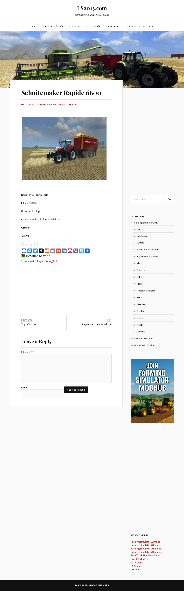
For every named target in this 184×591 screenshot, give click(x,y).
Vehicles (141, 331)
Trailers (72, 104)
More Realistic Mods (145, 345)
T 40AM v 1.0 (28, 324)
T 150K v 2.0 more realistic (97, 324)
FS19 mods (131, 26)
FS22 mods (148, 26)
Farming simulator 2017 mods (147, 552)
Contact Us (75, 26)
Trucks (140, 324)
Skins (139, 297)
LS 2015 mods (93, 26)
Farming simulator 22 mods (145, 541)
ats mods (136, 569)
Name (24, 387)
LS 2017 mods (113, 26)
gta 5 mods (137, 562)
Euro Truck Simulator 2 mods (146, 555)
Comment (27, 352)
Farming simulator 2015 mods (147, 548)
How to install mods (53, 26)
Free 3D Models (139, 559)
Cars (139, 229)
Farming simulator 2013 (52, 104)
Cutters (140, 242)
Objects (141, 270)
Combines (142, 235)
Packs (140, 283)
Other (139, 276)
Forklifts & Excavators (148, 249)
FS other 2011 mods (144, 338)
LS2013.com (92, 8)
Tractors (141, 311)
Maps (139, 263)
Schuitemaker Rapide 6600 (61, 92)
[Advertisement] (66, 292)
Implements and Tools (147, 256)
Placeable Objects (146, 290)
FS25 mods (136, 566)
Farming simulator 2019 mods (147, 545)
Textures (141, 304)
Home (34, 26)
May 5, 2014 (27, 104)
